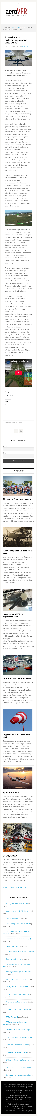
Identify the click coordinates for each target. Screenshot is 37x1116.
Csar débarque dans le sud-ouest (18, 924)
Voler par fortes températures (16, 1002)
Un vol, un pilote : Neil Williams (17, 911)
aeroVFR (18, 12)
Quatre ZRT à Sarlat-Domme (16, 1052)
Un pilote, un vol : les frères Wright (18, 1030)
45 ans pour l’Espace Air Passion (18, 678)
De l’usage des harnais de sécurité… (18, 1075)
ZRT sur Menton (12, 946)
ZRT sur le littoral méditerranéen (17, 1060)
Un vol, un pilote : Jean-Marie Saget (18, 1067)
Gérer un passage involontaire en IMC (19, 1037)
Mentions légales (26, 1111)
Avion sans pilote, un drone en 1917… (19, 939)
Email (4, 453)
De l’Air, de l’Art (10, 856)
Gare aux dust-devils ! (14, 959)
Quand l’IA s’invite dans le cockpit (18, 1009)
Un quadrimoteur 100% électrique (18, 979)
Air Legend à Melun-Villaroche (17, 499)
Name (5, 446)
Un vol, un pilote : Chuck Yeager (17, 987)
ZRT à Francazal (12, 1017)
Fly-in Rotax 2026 (11, 792)
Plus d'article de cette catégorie (14, 887)
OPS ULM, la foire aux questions (17, 994)
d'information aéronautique (15, 1084)
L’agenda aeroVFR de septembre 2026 (13, 615)
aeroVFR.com (28, 1084)
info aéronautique (26, 1090)
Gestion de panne (12, 919)
